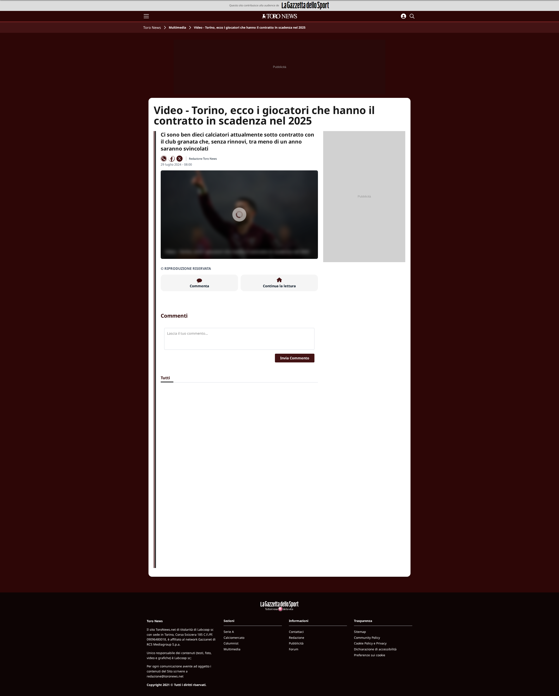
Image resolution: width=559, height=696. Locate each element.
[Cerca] (413, 16)
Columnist (231, 643)
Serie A (229, 632)
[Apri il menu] (146, 16)
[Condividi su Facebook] (172, 159)
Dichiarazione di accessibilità (375, 649)
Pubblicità (296, 643)
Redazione (296, 637)
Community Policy (367, 637)
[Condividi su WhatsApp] (164, 159)
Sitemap (360, 632)
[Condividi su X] (179, 159)
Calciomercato (234, 637)
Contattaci (296, 632)
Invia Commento (294, 358)
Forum (293, 649)
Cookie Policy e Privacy (370, 643)
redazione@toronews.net (165, 676)
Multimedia (177, 27)
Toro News (152, 27)
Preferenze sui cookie (369, 655)
